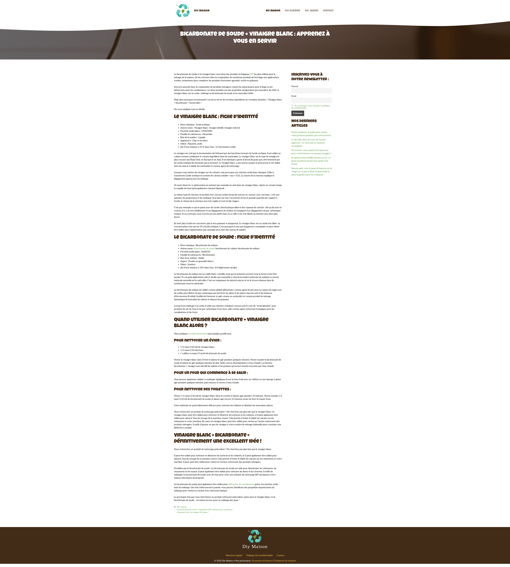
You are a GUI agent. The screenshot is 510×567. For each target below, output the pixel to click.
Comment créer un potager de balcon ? (193, 512)
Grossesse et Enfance (262, 561)
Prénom (294, 86)
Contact (328, 11)
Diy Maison (202, 11)
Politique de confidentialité (259, 555)
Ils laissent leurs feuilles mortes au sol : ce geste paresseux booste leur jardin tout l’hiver (310, 161)
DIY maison (273, 11)
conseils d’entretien (197, 334)
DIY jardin (311, 11)
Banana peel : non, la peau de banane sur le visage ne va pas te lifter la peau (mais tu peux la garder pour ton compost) (311, 171)
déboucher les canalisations (241, 484)
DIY (252, 74)
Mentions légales (234, 555)
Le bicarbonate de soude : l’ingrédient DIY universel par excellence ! (205, 510)
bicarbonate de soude (204, 248)
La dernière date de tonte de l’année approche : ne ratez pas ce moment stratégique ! (308, 142)
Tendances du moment (285, 561)
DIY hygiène (292, 11)
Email (293, 96)
